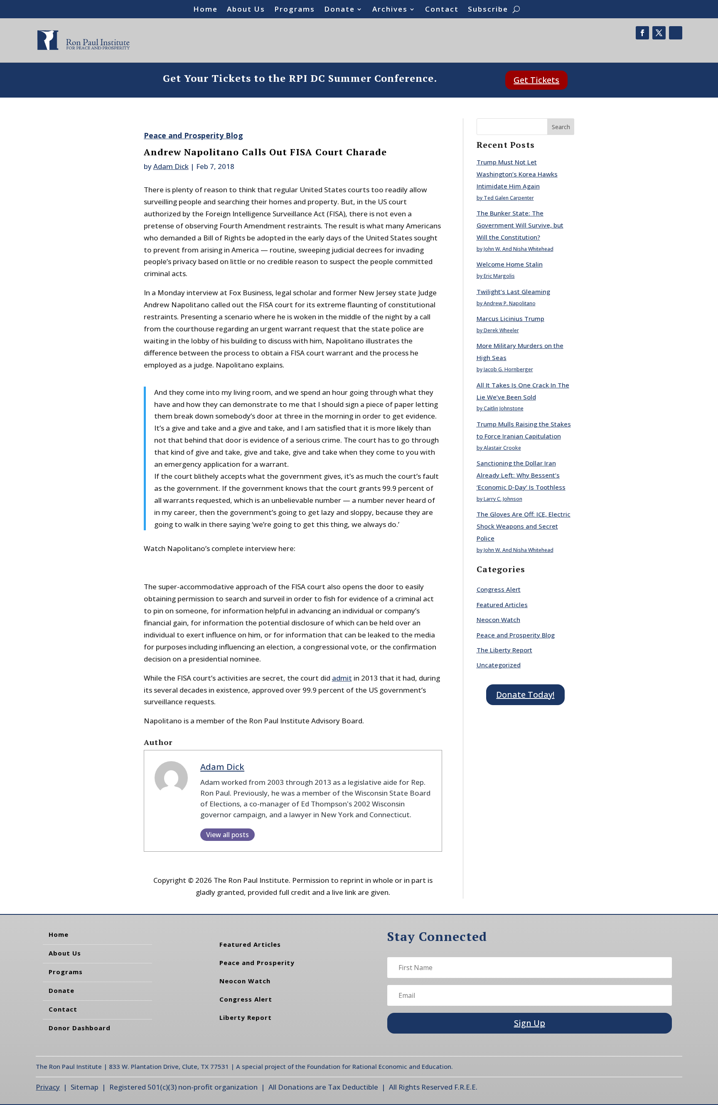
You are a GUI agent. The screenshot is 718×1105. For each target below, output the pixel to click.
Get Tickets (536, 80)
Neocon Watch (498, 619)
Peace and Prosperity (257, 962)
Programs (294, 10)
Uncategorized (499, 665)
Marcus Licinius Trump (510, 318)
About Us (246, 10)
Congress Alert (499, 589)
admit (342, 678)
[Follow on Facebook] (642, 32)
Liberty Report (245, 1017)
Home (205, 10)
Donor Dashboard (80, 1028)
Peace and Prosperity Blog (193, 135)
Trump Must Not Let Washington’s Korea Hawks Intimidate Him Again (517, 174)
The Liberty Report (504, 650)
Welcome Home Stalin (510, 264)
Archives (390, 10)
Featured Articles (502, 604)
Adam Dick (171, 166)
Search (561, 127)
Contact (442, 10)
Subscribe (488, 10)
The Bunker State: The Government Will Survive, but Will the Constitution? (520, 225)
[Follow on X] (659, 32)
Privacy (48, 1087)
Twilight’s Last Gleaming (513, 291)
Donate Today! (525, 694)
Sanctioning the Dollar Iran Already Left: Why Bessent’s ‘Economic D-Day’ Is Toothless (521, 475)
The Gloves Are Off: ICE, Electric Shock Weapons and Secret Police (523, 526)
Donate (339, 10)
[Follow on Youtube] (675, 32)
